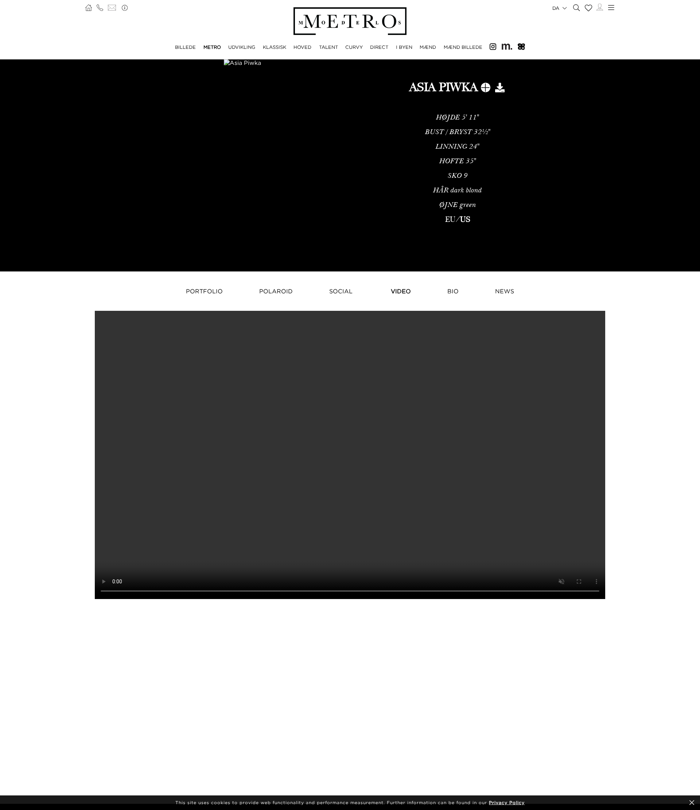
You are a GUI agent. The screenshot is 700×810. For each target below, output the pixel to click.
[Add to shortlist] (485, 89)
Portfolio (204, 291)
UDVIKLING (241, 47)
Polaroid (276, 291)
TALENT (328, 47)
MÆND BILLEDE (463, 47)
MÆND (428, 47)
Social (341, 291)
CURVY (354, 47)
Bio (453, 291)
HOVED (302, 47)
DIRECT (379, 47)
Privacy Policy (507, 802)
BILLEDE (185, 47)
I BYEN (404, 47)
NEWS (504, 291)
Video (401, 291)
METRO (212, 47)
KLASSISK (274, 47)
